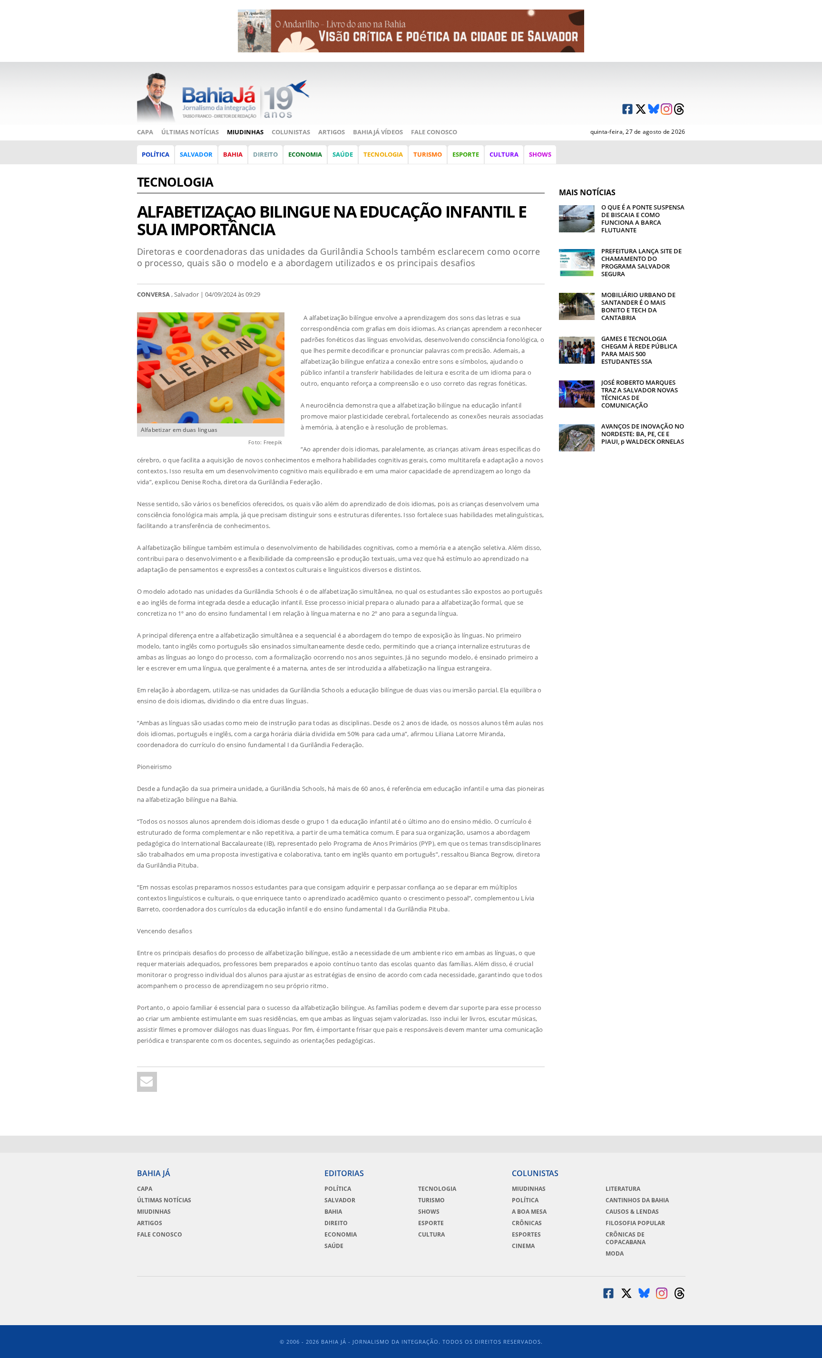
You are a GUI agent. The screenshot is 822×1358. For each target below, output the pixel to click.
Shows (540, 154)
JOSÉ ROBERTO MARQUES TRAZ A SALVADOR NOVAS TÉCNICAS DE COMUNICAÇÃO (639, 394)
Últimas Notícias (190, 132)
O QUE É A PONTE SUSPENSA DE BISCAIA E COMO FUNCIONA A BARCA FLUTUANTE (643, 218)
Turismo (427, 154)
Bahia (233, 154)
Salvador (196, 154)
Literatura (623, 1189)
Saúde (343, 154)
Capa (145, 132)
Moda (615, 1254)
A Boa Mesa (529, 1212)
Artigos (331, 132)
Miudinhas (245, 132)
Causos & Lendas (632, 1212)
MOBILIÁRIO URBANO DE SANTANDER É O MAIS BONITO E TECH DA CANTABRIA (638, 306)
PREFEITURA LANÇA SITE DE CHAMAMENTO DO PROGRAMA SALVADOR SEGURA (641, 262)
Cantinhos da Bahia (637, 1200)
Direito (265, 154)
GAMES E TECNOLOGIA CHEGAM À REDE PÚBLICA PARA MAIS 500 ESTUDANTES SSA (639, 350)
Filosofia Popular (635, 1223)
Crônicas (527, 1223)
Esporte (465, 154)
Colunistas (291, 132)
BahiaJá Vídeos (378, 132)
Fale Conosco (434, 132)
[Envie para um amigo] (147, 1082)
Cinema (523, 1246)
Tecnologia (383, 154)
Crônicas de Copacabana (626, 1238)
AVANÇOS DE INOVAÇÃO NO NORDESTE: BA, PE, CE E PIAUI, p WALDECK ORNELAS (642, 433)
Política (155, 154)
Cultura (504, 154)
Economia (305, 154)
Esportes (526, 1234)
